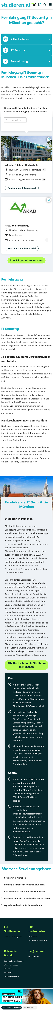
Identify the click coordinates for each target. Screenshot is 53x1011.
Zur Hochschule (29, 1007)
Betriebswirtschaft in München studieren (24, 891)
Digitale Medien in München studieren (23, 905)
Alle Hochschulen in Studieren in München (26, 665)
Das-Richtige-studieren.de (14, 961)
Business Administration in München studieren (27, 898)
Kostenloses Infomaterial (22, 187)
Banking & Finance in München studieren (24, 884)
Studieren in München (15, 877)
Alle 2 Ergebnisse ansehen (26, 260)
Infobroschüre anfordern (11, 1007)
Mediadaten (33, 937)
